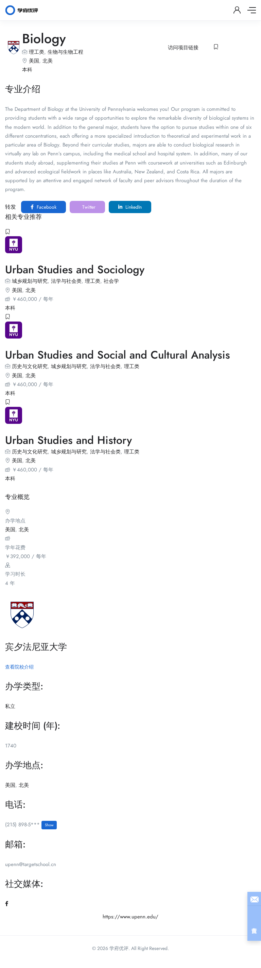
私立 (10, 706)
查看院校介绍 (19, 666)
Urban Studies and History (68, 440)
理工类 (36, 52)
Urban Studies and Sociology (74, 269)
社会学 (111, 281)
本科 (27, 69)
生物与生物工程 (65, 52)
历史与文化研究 (30, 366)
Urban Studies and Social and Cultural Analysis (117, 355)
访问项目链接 (183, 47)
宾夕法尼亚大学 (36, 646)
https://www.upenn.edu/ (130, 916)
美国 (34, 61)
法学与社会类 (66, 281)
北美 (47, 61)
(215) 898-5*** (29, 824)
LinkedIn (133, 207)
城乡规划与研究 (30, 281)
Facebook (45, 207)
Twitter (88, 207)
